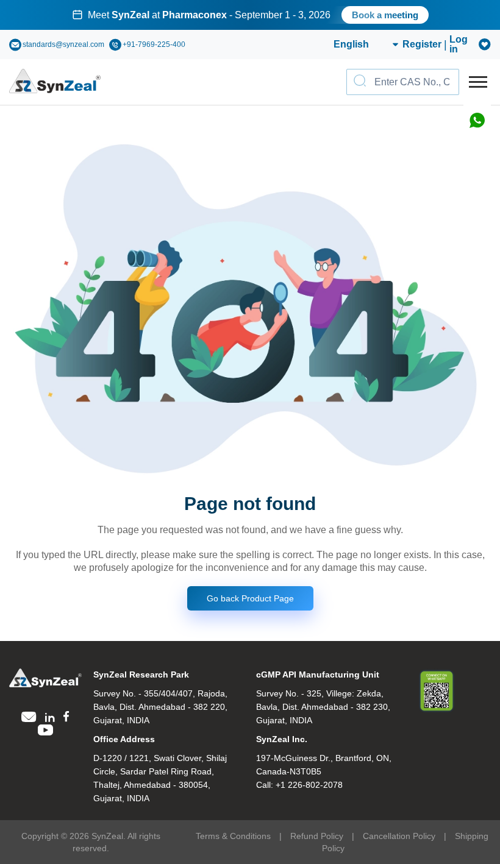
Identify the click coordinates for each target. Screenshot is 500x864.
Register (421, 44)
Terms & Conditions (233, 836)
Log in (458, 44)
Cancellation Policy (399, 836)
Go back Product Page (250, 598)
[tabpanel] (250, 15)
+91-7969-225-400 (154, 44)
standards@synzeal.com (63, 44)
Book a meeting (385, 15)
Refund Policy (316, 836)
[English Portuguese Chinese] (351, 44)
